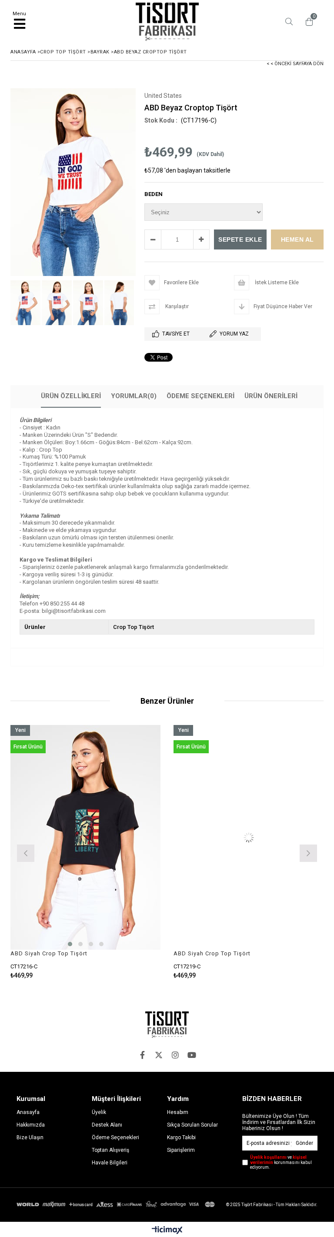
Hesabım (177, 1112)
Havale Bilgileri (109, 1163)
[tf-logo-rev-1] (167, 1024)
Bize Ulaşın (30, 1137)
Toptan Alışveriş (110, 1150)
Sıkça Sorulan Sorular (192, 1125)
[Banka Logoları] (117, 1204)
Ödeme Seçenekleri (200, 396)
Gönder (304, 1143)
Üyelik (99, 1112)
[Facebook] (142, 1055)
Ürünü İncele (122, 852)
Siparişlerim (181, 1150)
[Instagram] (175, 1055)
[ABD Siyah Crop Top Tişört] (85, 837)
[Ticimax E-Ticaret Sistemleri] (167, 1230)
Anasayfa (28, 1112)
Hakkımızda (31, 1125)
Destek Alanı (107, 1125)
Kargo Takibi (181, 1137)
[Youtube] (192, 1055)
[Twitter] (158, 1055)
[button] (70, 944)
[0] (307, 21)
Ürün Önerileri (270, 396)
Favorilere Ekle (85, 852)
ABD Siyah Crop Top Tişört (48, 953)
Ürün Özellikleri (71, 396)
